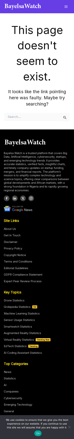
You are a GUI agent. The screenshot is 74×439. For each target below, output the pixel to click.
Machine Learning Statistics (22, 313)
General (9, 411)
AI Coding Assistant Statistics (23, 353)
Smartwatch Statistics (18, 326)
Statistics (10, 378)
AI (5, 385)
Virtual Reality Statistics (27, 339)
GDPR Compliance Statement (23, 274)
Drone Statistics (14, 300)
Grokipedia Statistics (20, 307)
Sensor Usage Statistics (19, 320)
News (7, 372)
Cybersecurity (13, 398)
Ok (38, 433)
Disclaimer (10, 242)
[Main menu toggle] (66, 6)
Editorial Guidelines (16, 268)
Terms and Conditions (18, 261)
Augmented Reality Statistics (22, 333)
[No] (69, 427)
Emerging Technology (18, 404)
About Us (10, 229)
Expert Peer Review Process (23, 281)
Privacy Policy (13, 248)
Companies (11, 391)
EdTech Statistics (21, 346)
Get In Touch (12, 235)
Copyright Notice (15, 255)
